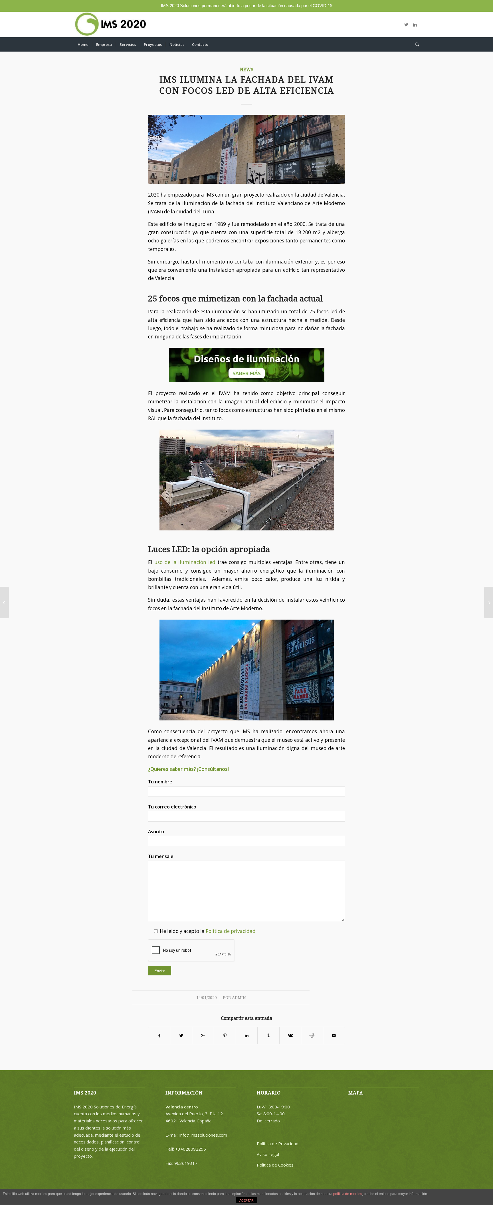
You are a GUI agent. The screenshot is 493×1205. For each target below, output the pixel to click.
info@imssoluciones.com (203, 1135)
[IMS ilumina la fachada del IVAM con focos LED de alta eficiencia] (246, 149)
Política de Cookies (275, 1165)
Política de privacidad (231, 931)
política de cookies (347, 1194)
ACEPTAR (246, 1200)
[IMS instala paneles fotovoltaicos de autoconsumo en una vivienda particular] (488, 602)
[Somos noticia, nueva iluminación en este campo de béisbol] (4, 602)
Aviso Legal (268, 1154)
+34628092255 (190, 1149)
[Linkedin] (415, 24)
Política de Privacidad (277, 1143)
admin (239, 997)
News (246, 69)
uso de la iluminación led (184, 562)
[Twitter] (406, 24)
